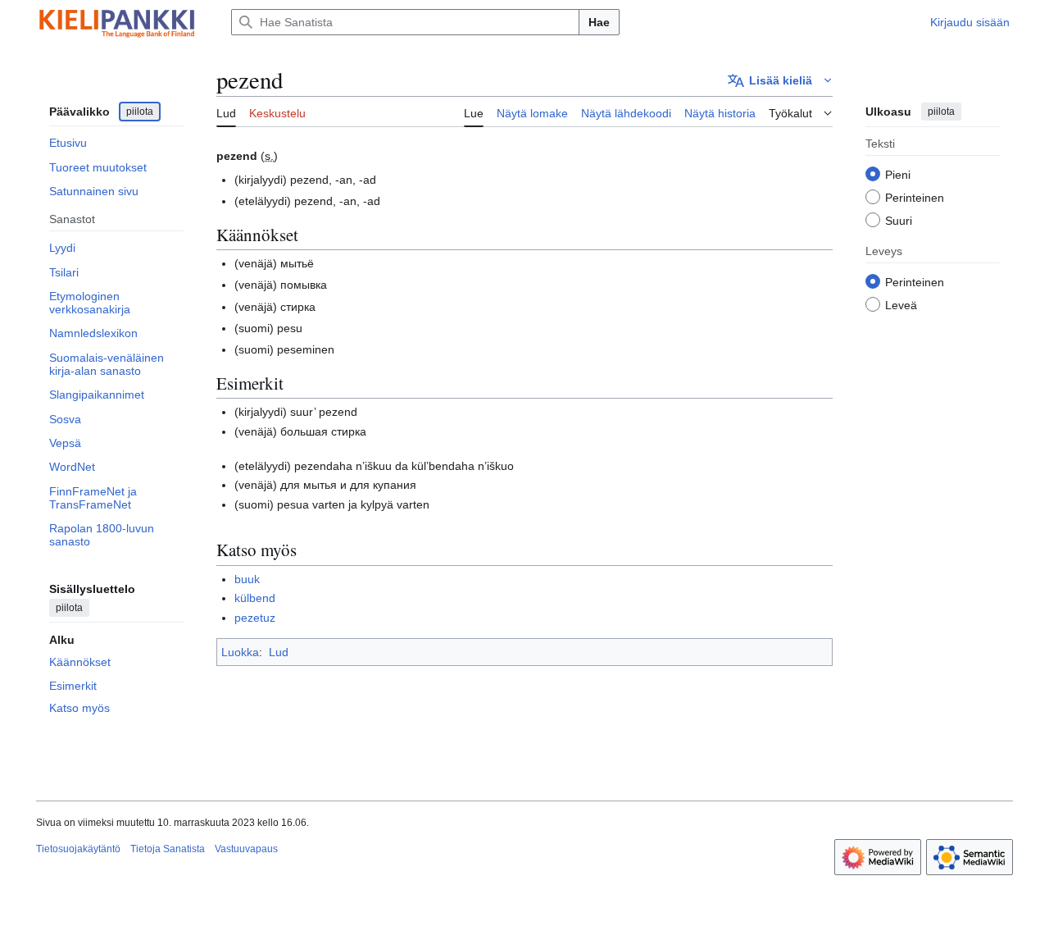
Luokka (240, 652)
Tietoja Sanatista (167, 849)
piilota (139, 111)
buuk (247, 579)
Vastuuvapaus (246, 849)
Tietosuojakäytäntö (78, 849)
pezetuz (254, 617)
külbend (254, 598)
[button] (780, 80)
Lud (278, 652)
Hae (599, 22)
